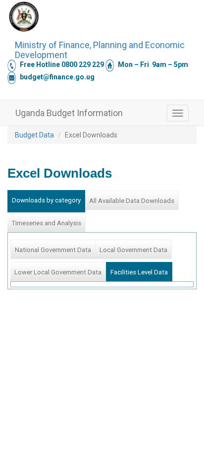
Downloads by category (46, 200)
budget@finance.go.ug (57, 77)
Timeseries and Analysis (46, 223)
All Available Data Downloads (131, 200)
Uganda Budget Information (69, 113)
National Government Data (53, 250)
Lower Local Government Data (58, 272)
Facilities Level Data (139, 272)
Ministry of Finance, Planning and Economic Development (100, 49)
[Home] (23, 16)
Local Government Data (133, 250)
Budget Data (34, 135)
